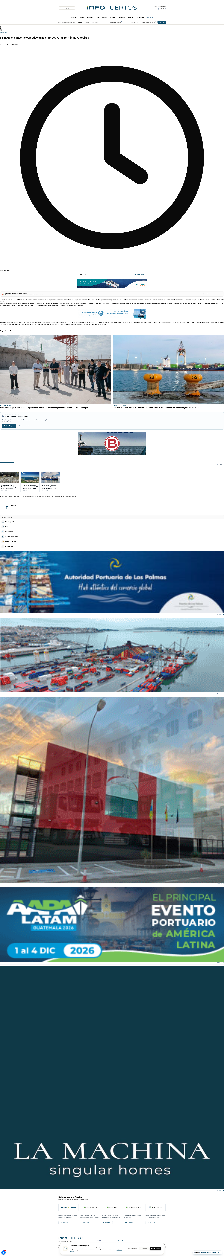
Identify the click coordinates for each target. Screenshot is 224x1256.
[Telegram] (112, 28)
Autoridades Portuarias (148, 22)
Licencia (139, 274)
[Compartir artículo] (85, 274)
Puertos (73, 17)
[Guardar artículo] (81, 274)
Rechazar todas (132, 1248)
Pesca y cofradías (102, 17)
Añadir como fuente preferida (212, 294)
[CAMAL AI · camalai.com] (162, 9)
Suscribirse (64, 1222)
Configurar (144, 1248)
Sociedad (122, 17)
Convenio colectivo (30, 497)
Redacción (3, 45)
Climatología (134, 22)
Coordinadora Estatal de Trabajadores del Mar (50, 497)
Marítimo (112, 17)
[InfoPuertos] (112, 8)
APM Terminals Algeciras (12, 497)
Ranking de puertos (115, 22)
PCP (126, 22)
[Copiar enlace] (1, 30)
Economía (90, 17)
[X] (112, 25)
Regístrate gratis (9, 426)
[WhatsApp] (112, 27)
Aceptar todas (155, 1248)
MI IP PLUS (162, 22)
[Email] (218, 506)
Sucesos (82, 17)
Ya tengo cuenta (24, 426)
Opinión (130, 17)
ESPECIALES (140, 17)
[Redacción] (6, 507)
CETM (22, 497)
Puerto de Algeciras (70, 497)
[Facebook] (112, 26)
